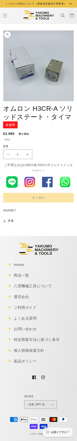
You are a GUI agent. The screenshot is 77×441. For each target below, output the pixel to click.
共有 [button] (11, 220)
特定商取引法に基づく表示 (37, 340)
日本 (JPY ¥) (37, 404)
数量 (6, 146)
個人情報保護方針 (29, 350)
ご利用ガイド (25, 307)
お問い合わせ (25, 329)
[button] (5, 15)
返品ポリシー (25, 361)
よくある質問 (25, 318)
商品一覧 (21, 275)
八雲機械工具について (33, 286)
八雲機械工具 (42, 434)
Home (19, 265)
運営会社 (21, 297)
